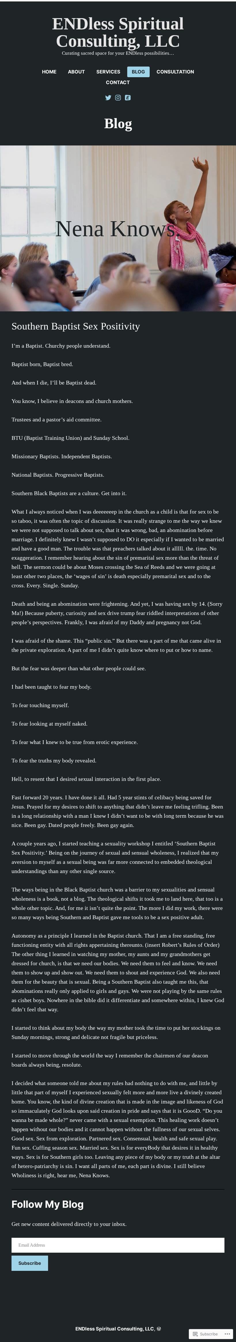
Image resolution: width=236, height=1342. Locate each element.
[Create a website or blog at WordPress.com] (159, 1329)
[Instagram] (118, 97)
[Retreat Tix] (127, 97)
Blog (138, 72)
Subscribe (29, 1263)
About (76, 72)
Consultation (175, 72)
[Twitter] (108, 97)
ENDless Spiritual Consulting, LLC (118, 32)
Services (108, 72)
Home (49, 72)
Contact (118, 82)
